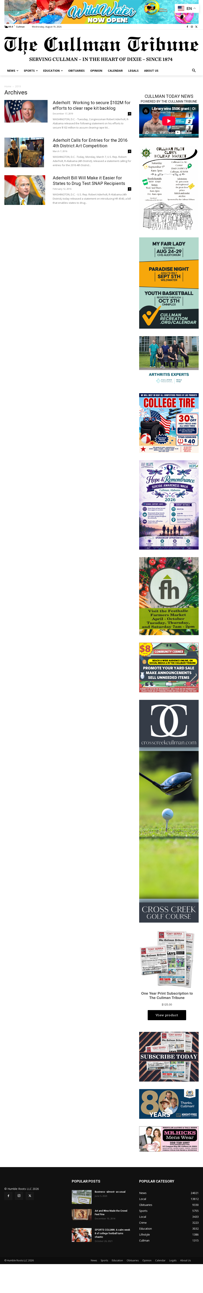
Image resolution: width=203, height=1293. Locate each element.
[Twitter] (196, 27)
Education (117, 1260)
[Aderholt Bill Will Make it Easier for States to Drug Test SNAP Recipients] (24, 190)
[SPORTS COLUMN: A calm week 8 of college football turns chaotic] (82, 1235)
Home (7, 86)
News (94, 1260)
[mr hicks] (169, 1139)
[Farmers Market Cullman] (169, 596)
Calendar (160, 1260)
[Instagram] (192, 27)
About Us (185, 1260)
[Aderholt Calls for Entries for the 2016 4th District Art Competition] (24, 152)
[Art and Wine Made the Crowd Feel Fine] (82, 1214)
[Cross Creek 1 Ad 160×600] (169, 811)
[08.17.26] (169, 282)
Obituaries (133, 1260)
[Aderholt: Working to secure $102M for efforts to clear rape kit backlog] (26, 111)
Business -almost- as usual (110, 1191)
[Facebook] (187, 27)
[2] (169, 360)
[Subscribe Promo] (169, 1056)
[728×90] (101, 12)
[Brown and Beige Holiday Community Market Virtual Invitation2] (169, 187)
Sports (104, 1260)
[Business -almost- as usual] (82, 1197)
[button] (194, 70)
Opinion (146, 1260)
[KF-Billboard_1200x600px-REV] (169, 1104)
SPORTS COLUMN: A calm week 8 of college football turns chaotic (112, 1233)
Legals (172, 1260)
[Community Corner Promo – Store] (169, 667)
